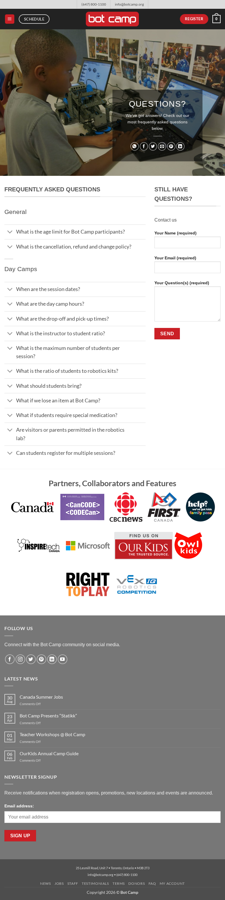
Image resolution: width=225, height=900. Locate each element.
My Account (172, 883)
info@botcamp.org (129, 4)
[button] (9, 19)
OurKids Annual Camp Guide (49, 753)
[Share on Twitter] (153, 146)
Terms (118, 883)
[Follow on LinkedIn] (52, 659)
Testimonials (95, 883)
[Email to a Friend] (162, 146)
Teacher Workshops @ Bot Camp (52, 734)
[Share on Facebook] (144, 146)
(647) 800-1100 (93, 4)
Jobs (59, 883)
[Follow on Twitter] (31, 659)
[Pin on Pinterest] (171, 146)
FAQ (152, 883)
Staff (72, 883)
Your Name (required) (175, 233)
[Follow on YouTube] (62, 659)
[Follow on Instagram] (20, 659)
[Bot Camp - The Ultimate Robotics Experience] (112, 19)
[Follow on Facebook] (10, 659)
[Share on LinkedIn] (180, 146)
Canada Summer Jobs (41, 697)
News (45, 883)
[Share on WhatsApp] (134, 146)
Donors (136, 883)
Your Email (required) (175, 258)
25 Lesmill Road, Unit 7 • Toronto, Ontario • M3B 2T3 (112, 868)
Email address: (19, 806)
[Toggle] (10, 232)
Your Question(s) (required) (181, 282)
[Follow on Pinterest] (41, 659)
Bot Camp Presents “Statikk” (48, 715)
